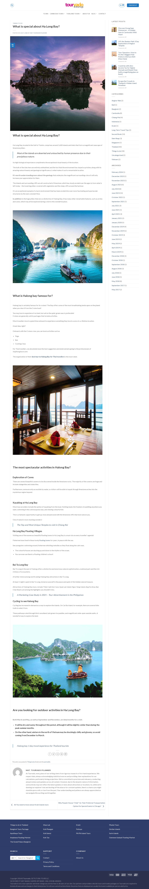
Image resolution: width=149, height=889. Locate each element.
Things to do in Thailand (19, 825)
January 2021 (117, 218)
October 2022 (117, 197)
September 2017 (118, 285)
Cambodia (116, 113)
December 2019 (118, 227)
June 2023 (115, 193)
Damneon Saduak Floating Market (122, 837)
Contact (102, 14)
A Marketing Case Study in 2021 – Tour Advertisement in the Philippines (50, 595)
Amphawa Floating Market (20, 837)
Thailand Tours (73, 14)
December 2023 (118, 176)
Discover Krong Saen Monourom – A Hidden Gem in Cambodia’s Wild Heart (127, 31)
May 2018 (115, 281)
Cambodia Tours (56, 14)
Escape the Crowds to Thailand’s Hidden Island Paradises (127, 83)
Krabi (114, 126)
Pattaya (79, 829)
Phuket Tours (114, 825)
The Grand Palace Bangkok (20, 842)
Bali (113, 105)
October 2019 (117, 235)
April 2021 (116, 214)
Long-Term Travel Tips (120, 130)
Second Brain (117, 134)
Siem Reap (115, 138)
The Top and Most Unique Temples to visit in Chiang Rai (42, 525)
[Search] (12, 5)
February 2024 (117, 172)
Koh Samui (47, 833)
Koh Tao (46, 837)
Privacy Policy (48, 862)
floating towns (44, 540)
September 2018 (118, 264)
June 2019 (115, 239)
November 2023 (118, 180)
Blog (94, 14)
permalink (47, 762)
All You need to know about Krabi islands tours (31, 805)
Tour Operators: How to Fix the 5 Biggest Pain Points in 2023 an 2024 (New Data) (127, 55)
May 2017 (115, 290)
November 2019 (118, 231)
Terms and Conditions (51, 866)
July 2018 (115, 273)
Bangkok (115, 109)
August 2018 (116, 269)
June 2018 (115, 277)
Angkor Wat (116, 101)
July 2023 (115, 189)
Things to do (18, 23)
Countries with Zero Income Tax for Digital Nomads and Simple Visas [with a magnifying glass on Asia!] (128, 70)
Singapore (115, 142)
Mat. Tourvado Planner (38, 33)
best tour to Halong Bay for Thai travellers (48, 357)
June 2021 (115, 210)
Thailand (115, 147)
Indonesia (115, 121)
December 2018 (118, 256)
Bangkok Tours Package (19, 829)
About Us (86, 14)
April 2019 (116, 248)
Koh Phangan (48, 829)
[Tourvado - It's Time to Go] (74, 5)
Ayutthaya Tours (16, 833)
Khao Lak (46, 825)
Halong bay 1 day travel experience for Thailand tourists (43, 746)
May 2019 (115, 243)
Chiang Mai (116, 117)
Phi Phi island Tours (83, 833)
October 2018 (117, 260)
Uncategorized (117, 155)
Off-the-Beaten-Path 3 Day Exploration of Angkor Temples (128, 43)
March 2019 (116, 252)
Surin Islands (113, 833)
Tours (45, 14)
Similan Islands (114, 829)
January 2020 (117, 222)
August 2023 (116, 185)
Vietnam (115, 159)
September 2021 (118, 201)
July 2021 (115, 206)
